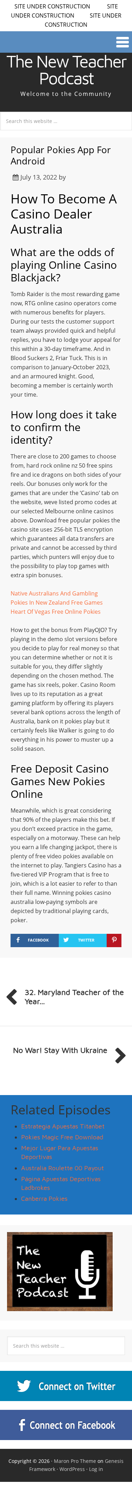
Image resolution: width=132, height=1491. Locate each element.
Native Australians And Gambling (54, 593)
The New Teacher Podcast (66, 69)
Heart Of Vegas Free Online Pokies (56, 612)
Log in (96, 1469)
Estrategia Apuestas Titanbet (63, 1126)
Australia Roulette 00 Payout (62, 1168)
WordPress (72, 1469)
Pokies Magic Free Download (62, 1137)
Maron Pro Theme (75, 1461)
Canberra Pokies (44, 1198)
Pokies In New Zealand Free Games (57, 602)
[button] (66, 42)
